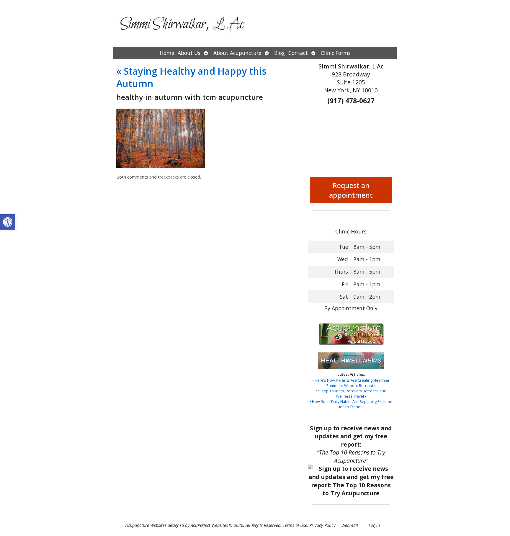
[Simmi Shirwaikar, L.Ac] (255, 23)
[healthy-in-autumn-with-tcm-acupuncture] (160, 166)
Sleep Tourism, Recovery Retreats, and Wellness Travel (352, 393)
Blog (279, 52)
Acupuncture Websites (145, 525)
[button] (7, 222)
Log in (374, 525)
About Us (189, 52)
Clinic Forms (336, 52)
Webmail (349, 525)
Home (167, 52)
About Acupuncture (237, 52)
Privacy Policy (322, 525)
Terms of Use (295, 525)
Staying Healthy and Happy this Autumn (191, 77)
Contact (298, 52)
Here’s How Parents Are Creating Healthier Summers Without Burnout (352, 383)
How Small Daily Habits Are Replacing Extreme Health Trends (352, 404)
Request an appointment (351, 190)
